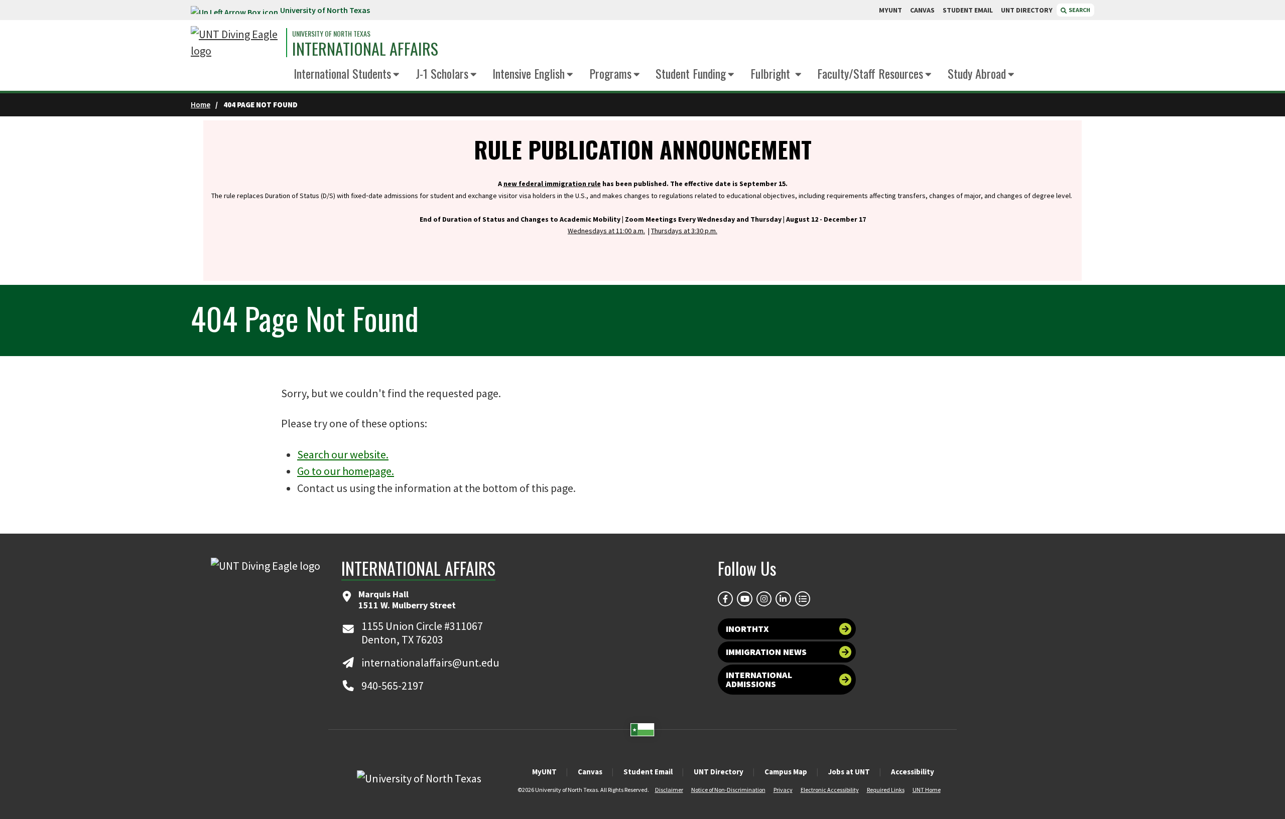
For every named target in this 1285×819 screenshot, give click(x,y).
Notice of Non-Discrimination (728, 789)
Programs (610, 73)
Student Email (648, 771)
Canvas (590, 771)
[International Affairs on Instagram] (764, 598)
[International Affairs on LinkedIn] (783, 598)
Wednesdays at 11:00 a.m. (606, 230)
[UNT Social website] (802, 598)
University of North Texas (325, 10)
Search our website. (343, 454)
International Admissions (759, 679)
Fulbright (771, 73)
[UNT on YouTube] (744, 598)
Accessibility (912, 771)
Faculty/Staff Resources (870, 73)
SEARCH (1079, 10)
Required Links (886, 789)
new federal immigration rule (552, 183)
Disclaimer (669, 789)
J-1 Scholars (442, 73)
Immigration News (766, 652)
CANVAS (922, 10)
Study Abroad (977, 73)
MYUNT (890, 10)
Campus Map (785, 771)
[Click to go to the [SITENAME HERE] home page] (236, 42)
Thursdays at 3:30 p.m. (684, 230)
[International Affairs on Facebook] (725, 598)
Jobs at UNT (849, 771)
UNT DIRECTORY (1027, 10)
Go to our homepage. (345, 471)
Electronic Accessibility (830, 789)
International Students (342, 73)
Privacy (783, 789)
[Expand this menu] (396, 75)
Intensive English (528, 73)
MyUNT (544, 771)
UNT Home (927, 789)
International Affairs (365, 49)
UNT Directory (718, 771)
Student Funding (691, 73)
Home (200, 104)
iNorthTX (747, 628)
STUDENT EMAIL (968, 10)
